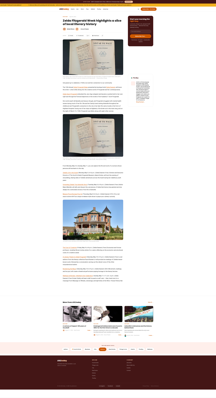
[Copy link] (102, 35)
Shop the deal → (140, 102)
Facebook (80, 35)
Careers (128, 367)
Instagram (102, 386)
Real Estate (112, 349)
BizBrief (93, 9)
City (95, 349)
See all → (150, 302)
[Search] (138, 9)
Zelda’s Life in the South (70, 173)
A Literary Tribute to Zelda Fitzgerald (74, 257)
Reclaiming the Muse (69, 269)
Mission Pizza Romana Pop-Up (72, 194)
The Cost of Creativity (70, 247)
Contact (129, 370)
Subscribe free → (140, 36)
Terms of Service (155, 386)
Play (87, 9)
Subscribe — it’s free (148, 9)
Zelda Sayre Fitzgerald (70, 94)
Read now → (129, 1)
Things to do (123, 349)
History (65, 16)
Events (73, 9)
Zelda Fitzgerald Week (80, 87)
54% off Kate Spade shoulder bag (142, 83)
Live (77, 9)
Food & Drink (95, 362)
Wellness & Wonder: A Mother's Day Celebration (78, 276)
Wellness (149, 349)
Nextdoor (96, 35)
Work (82, 9)
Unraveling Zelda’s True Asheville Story (75, 184)
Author (66, 349)
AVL (64, 9)
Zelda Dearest (110, 87)
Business (87, 349)
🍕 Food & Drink (76, 349)
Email (71, 35)
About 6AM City (131, 365)
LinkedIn (118, 386)
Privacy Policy (146, 386)
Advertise (105, 9)
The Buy (99, 9)
